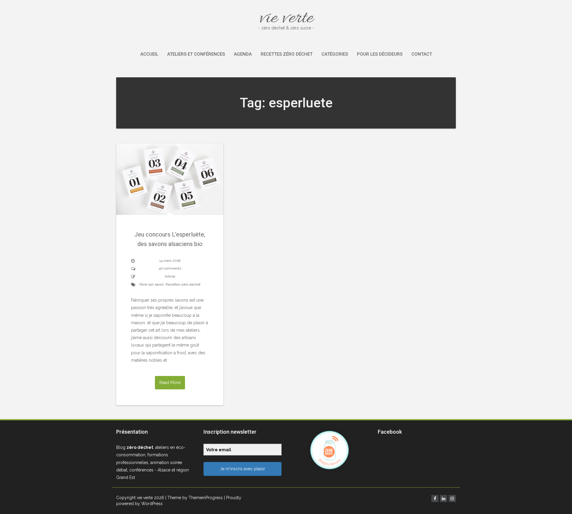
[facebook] (435, 498)
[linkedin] (443, 498)
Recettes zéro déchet (287, 54)
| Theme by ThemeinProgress (194, 497)
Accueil (149, 54)
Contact (421, 54)
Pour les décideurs (379, 54)
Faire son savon (151, 284)
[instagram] (452, 498)
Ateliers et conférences (196, 54)
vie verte (286, 18)
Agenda (243, 54)
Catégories (334, 54)
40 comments (170, 268)
